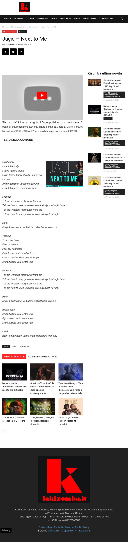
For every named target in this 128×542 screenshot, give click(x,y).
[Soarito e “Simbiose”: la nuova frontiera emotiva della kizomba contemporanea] (42, 371)
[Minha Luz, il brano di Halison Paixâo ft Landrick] (70, 406)
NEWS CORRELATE (14, 356)
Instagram (84, 530)
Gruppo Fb (67, 530)
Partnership (45, 527)
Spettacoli (42, 18)
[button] (122, 18)
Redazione (10, 44)
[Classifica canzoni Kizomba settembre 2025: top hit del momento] (94, 180)
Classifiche (65, 18)
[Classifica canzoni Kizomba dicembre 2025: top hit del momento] (94, 82)
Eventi (54, 18)
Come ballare (106, 18)
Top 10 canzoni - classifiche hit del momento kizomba (112, 94)
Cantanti (19, 18)
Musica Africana (18, 27)
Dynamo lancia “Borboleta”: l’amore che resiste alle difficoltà (14, 386)
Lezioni (30, 18)
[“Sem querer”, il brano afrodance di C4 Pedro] (14, 406)
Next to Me (24, 346)
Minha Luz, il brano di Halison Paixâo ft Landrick (68, 420)
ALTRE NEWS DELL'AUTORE (42, 356)
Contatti (58, 527)
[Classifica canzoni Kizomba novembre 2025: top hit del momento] (94, 132)
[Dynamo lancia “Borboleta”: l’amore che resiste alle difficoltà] (14, 371)
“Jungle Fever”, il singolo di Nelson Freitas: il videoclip (42, 420)
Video (77, 18)
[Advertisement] (87, 7)
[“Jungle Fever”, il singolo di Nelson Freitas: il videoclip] (42, 406)
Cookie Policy (82, 527)
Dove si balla (89, 18)
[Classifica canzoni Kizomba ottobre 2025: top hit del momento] (94, 158)
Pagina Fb (53, 530)
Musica (7, 18)
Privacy (69, 527)
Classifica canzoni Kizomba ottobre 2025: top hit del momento (114, 157)
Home (5, 27)
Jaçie (14, 346)
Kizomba (33, 27)
